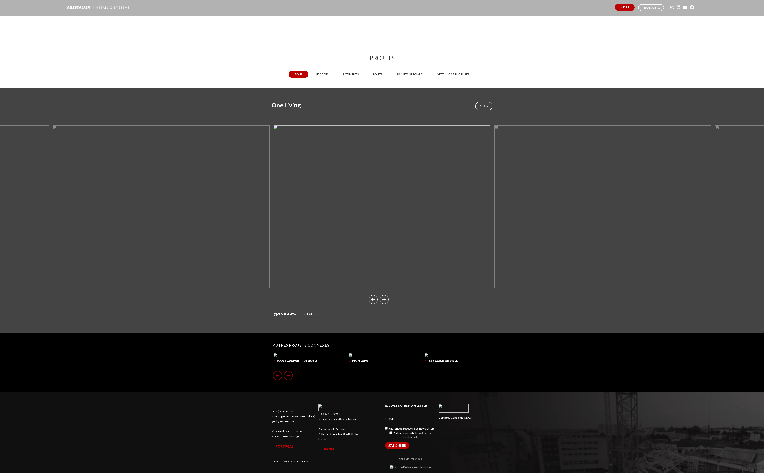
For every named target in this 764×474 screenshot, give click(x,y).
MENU (625, 7)
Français (650, 7)
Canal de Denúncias (410, 458)
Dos (484, 106)
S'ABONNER (397, 445)
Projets (382, 57)
